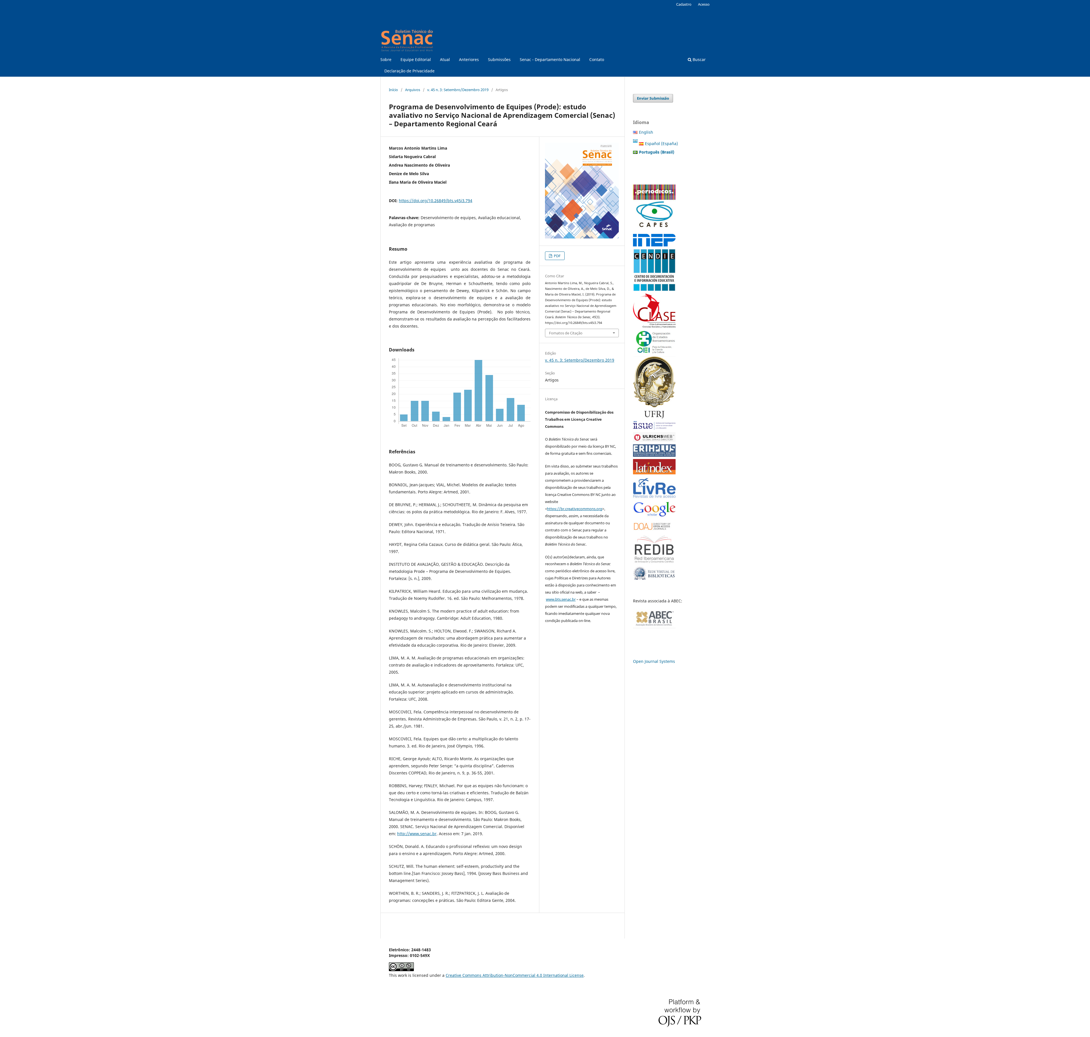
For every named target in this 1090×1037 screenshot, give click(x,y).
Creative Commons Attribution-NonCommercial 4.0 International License (515, 975)
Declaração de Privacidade (409, 71)
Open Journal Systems (654, 661)
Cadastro (683, 4)
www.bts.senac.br (561, 599)
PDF (557, 255)
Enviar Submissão (653, 98)
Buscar (698, 59)
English (646, 132)
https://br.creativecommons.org (574, 508)
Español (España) (661, 143)
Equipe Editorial (416, 59)
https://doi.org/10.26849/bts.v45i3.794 (435, 200)
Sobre (385, 59)
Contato (596, 59)
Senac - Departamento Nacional (550, 59)
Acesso (704, 4)
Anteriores (469, 59)
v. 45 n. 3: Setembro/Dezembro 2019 (458, 89)
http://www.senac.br (417, 833)
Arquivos (412, 89)
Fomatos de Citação (565, 333)
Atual (445, 59)
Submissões (499, 59)
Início (393, 89)
